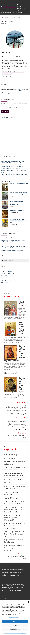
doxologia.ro (22, 433)
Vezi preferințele (15, 629)
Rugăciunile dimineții (10, 455)
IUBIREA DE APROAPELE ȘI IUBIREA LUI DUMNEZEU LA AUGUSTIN (14, 175)
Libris (19, 94)
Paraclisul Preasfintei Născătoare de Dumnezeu (15, 463)
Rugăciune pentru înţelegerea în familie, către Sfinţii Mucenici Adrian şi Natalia (14, 526)
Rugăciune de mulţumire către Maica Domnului (13, 541)
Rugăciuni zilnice (12, 449)
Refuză (15, 625)
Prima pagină (4, 17)
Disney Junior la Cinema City (13, 244)
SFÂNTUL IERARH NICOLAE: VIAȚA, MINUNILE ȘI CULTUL (13, 171)
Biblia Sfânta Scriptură (6, 271)
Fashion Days (12, 94)
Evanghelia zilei (21, 418)
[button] (27, 602)
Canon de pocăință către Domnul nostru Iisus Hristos (14, 468)
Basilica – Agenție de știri (7, 273)
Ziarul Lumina (4, 282)
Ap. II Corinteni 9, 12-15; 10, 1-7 (17, 414)
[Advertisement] (15, 137)
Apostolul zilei (21, 402)
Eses (2, 238)
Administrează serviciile (14, 617)
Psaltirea (7, 483)
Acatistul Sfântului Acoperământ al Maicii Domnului (14, 487)
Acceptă (15, 621)
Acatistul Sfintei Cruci (11, 498)
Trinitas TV (4, 276)
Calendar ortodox (12, 296)
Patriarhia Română (6, 280)
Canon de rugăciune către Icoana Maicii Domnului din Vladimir (14, 503)
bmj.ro (2, 244)
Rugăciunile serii (9, 458)
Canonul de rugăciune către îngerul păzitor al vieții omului (13, 474)
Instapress (3, 250)
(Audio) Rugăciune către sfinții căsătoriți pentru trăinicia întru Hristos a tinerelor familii (14, 509)
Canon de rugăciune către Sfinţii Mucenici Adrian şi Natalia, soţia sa (14, 534)
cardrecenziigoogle (5, 240)
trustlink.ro (4, 246)
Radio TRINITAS (5, 278)
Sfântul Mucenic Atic (11, 373)
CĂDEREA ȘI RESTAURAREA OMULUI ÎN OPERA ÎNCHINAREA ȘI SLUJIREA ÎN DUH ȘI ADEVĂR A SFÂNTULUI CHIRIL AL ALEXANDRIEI (13, 166)
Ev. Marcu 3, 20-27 (21, 429)
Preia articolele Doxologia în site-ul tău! (15, 436)
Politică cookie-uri (8, 633)
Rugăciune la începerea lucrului (14, 479)
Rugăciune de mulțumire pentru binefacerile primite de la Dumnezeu (14, 548)
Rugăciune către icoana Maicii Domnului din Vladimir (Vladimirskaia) (13, 517)
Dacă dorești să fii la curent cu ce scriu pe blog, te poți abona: (14, 104)
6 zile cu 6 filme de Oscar (11, 238)
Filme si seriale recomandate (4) (11, 56)
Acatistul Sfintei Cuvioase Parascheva (12, 493)
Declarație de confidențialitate (19, 633)
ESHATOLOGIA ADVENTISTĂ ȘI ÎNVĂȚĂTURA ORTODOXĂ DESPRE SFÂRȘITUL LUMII (12, 161)
